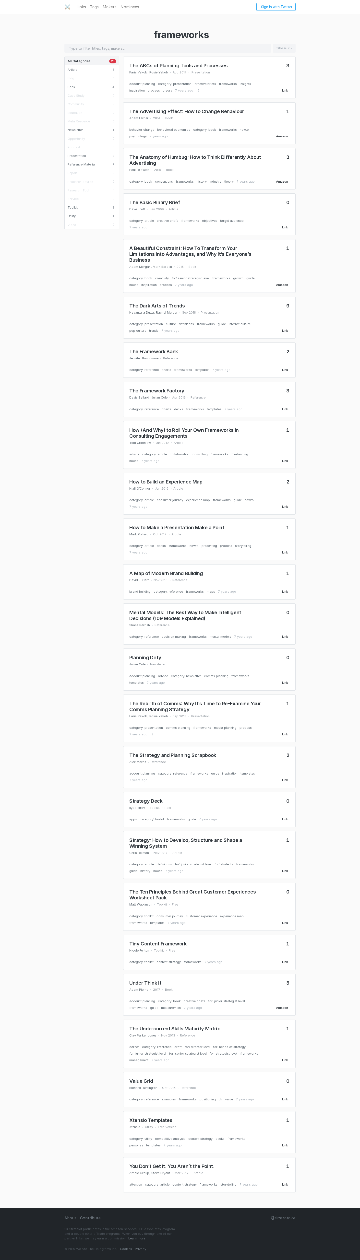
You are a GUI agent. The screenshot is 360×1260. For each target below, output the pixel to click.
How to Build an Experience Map (166, 482)
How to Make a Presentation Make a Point (176, 527)
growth (238, 278)
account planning (142, 84)
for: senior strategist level (190, 278)
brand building (140, 591)
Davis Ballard (139, 397)
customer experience (201, 916)
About (70, 1217)
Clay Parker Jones (142, 1035)
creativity (162, 278)
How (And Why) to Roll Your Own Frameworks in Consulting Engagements (184, 433)
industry (215, 181)
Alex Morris (137, 762)
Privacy (140, 1249)
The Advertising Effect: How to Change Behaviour (186, 111)
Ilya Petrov (137, 808)
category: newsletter (186, 676)
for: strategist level (223, 1053)
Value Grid (141, 1081)
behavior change (141, 129)
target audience (231, 221)
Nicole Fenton (139, 950)
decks (178, 409)
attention (135, 1184)
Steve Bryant (160, 1173)
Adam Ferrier (138, 118)
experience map (198, 500)
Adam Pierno (138, 989)
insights (245, 84)
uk (220, 1099)
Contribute (90, 1217)
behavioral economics (173, 129)
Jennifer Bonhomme (143, 358)
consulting (200, 454)
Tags (94, 6)
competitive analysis (170, 1139)
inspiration (137, 90)
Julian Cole (159, 397)
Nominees (129, 6)
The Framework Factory (156, 391)
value (229, 1099)
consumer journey (170, 500)
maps (211, 591)
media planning (225, 728)
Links (81, 6)
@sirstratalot (283, 1217)
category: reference (144, 370)
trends (153, 330)
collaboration (180, 454)
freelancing (239, 454)
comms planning (216, 676)
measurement (171, 1008)
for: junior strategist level (193, 864)
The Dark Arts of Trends (157, 306)
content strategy (168, 962)
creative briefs (205, 84)
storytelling (243, 546)
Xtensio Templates (150, 1120)
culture (171, 324)
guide (250, 278)
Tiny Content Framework (158, 944)
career (134, 1047)
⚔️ (67, 7)
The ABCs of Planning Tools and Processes (178, 66)
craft (178, 1047)
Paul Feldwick (139, 170)
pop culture (137, 330)
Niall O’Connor (139, 488)
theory (167, 90)
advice (134, 454)
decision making (174, 636)
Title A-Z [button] (283, 48)
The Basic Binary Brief (154, 202)
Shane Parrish (139, 625)
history (202, 181)
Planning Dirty (145, 657)
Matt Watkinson (140, 904)
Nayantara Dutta (141, 312)
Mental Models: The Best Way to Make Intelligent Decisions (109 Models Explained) (185, 615)
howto (244, 129)
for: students (224, 864)
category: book (204, 129)
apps (133, 819)
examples (169, 1099)
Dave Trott (137, 209)
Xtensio (134, 1127)
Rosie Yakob (158, 72)
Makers (110, 6)
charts (166, 370)
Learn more (136, 1238)
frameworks (228, 84)
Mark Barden (162, 267)
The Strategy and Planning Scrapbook (172, 755)
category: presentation (175, 84)
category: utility (140, 1139)
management (138, 1060)
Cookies (126, 1249)
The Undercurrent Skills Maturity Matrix (174, 1029)
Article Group (139, 1173)
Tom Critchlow (140, 443)
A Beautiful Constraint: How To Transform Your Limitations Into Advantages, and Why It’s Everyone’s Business (190, 254)
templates (202, 370)
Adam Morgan (140, 267)
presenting (209, 546)
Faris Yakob (138, 72)
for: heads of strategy (229, 1047)
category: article (141, 221)
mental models (220, 636)
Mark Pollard (138, 534)
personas (136, 1145)
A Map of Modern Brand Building (166, 573)
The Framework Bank (153, 351)
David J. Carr (139, 580)
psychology (138, 136)
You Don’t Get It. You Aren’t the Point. (172, 1166)
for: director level (197, 1047)
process (154, 90)
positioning (208, 1099)
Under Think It (145, 983)
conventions (164, 181)
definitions (186, 324)
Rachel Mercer (167, 312)
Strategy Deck (146, 801)
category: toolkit (152, 819)
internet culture (240, 324)
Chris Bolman (139, 853)
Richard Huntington (143, 1088)
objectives (209, 221)
